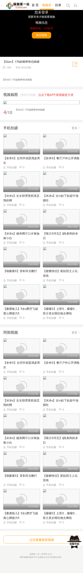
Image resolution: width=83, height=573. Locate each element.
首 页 (35, 5)
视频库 (46, 5)
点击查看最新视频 (41, 539)
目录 (58, 5)
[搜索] (68, 5)
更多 (74, 128)
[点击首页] (18, 5)
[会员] (75, 5)
